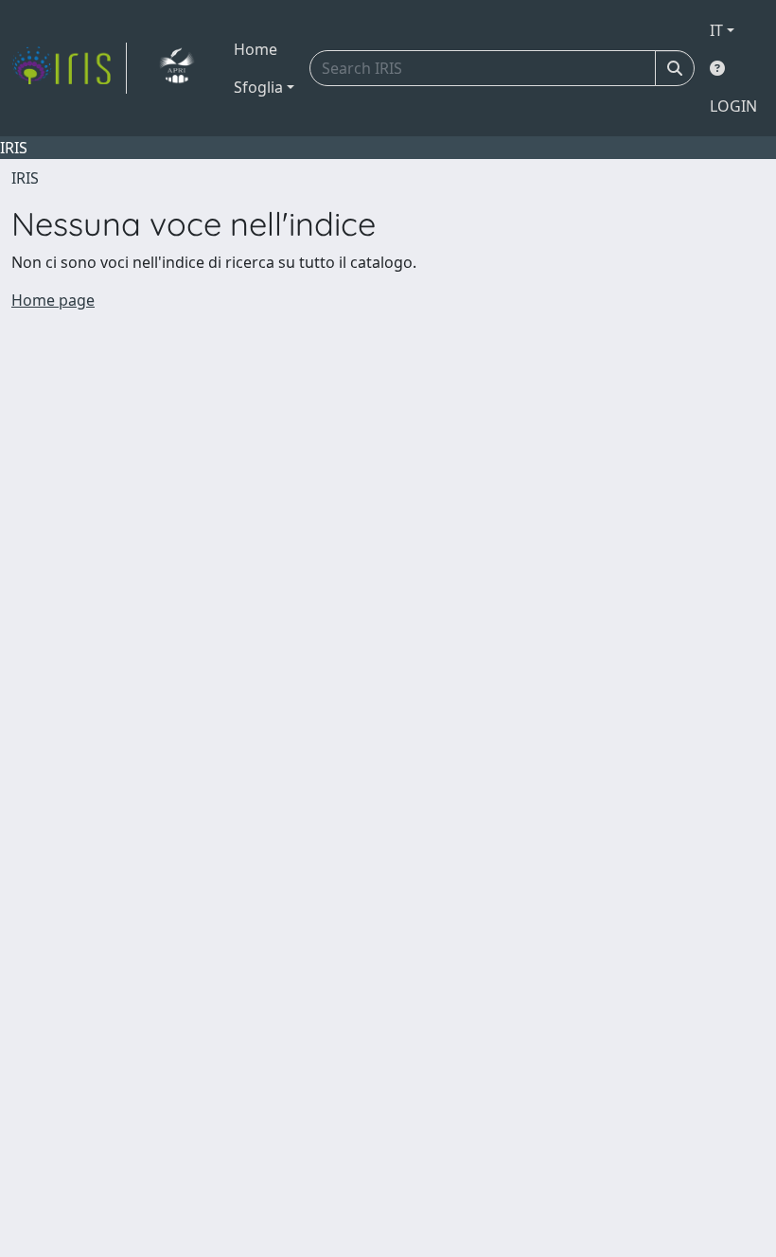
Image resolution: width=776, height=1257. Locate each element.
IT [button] (716, 30)
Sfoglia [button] (258, 87)
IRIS (25, 178)
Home (255, 49)
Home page (53, 300)
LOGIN (733, 106)
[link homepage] (69, 68)
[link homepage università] (176, 68)
